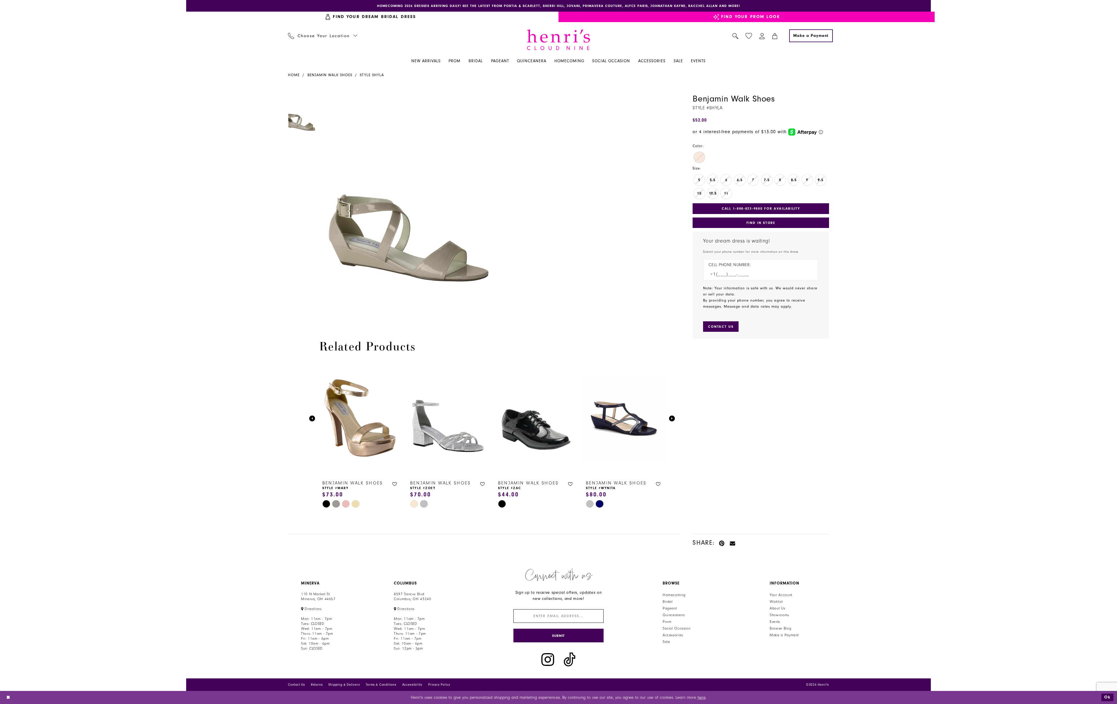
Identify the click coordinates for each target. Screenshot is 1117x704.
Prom (667, 622)
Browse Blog (780, 628)
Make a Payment (784, 635)
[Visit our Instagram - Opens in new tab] (547, 659)
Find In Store (761, 223)
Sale (666, 642)
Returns (317, 685)
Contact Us (296, 685)
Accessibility (412, 685)
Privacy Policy (439, 685)
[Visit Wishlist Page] (749, 36)
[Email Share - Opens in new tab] (733, 543)
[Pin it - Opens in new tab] (722, 543)
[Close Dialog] (8, 697)
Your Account (781, 595)
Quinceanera (674, 615)
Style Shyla (372, 75)
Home (294, 75)
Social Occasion (676, 628)
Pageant (670, 608)
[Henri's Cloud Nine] (558, 39)
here (702, 697)
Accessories (673, 635)
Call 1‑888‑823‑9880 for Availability (761, 208)
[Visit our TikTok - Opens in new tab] (569, 659)
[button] (762, 36)
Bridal (668, 602)
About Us (777, 608)
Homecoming (674, 595)
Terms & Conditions (381, 685)
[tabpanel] (408, 205)
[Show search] (735, 36)
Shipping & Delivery (344, 685)
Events (775, 622)
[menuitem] (371, 17)
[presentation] (360, 418)
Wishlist (776, 602)
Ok (1107, 697)
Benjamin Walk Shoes (329, 75)
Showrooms (779, 615)
